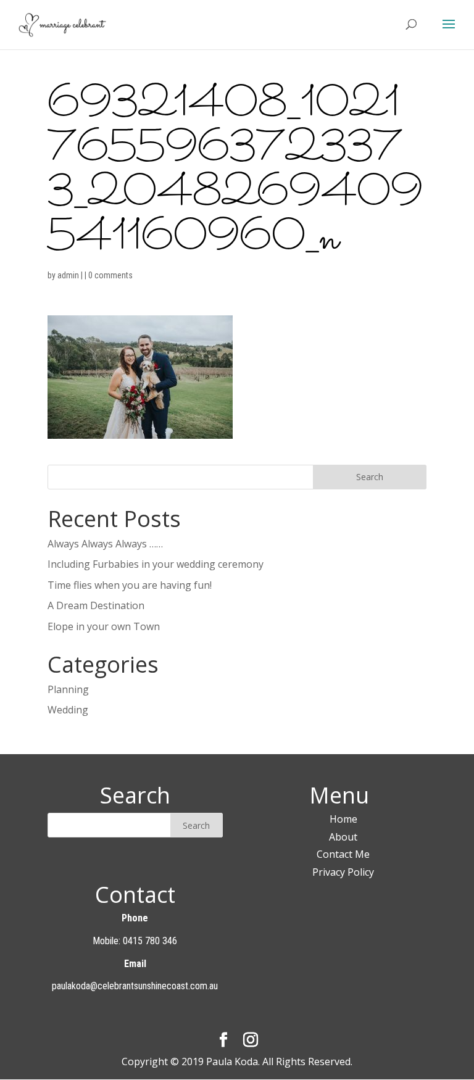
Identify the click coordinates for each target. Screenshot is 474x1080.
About (343, 837)
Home (343, 819)
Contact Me (343, 854)
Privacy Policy (343, 872)
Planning (68, 689)
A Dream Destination (96, 605)
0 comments (110, 275)
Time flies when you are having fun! (130, 585)
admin (68, 275)
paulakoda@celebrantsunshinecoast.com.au (135, 986)
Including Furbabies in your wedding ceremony (156, 564)
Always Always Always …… (105, 543)
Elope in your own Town (104, 626)
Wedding (68, 710)
